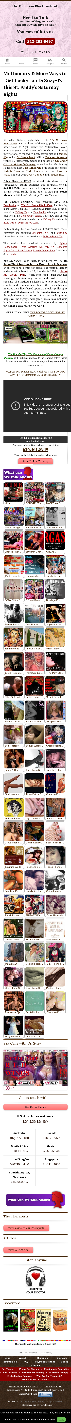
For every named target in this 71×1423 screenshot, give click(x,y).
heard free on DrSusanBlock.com (20, 222)
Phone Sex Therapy (29, 1369)
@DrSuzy (61, 232)
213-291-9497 (40, 41)
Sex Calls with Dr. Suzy (22, 1043)
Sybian (63, 243)
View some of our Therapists (26, 1227)
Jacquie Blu (56, 174)
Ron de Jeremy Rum (44, 250)
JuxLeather (12, 254)
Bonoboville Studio (31, 215)
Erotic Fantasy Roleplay (19, 1376)
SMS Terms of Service (28, 1352)
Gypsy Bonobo (35, 174)
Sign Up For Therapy (35, 461)
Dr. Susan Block (26, 157)
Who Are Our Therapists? (49, 1376)
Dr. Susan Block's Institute (32, 1401)
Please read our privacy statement (37, 1404)
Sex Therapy (8, 1369)
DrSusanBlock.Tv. (52, 236)
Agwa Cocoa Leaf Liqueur (17, 250)
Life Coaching (10, 1372)
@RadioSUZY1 (41, 232)
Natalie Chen (11, 171)
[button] (35, 1068)
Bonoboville (9, 205)
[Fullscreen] (12, 1088)
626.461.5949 (35, 449)
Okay (61, 1419)
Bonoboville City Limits (23, 1386)
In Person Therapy (58, 1372)
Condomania (10, 246)
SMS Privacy (46, 1352)
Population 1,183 (53, 1386)
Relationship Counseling (56, 1369)
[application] (35, 1068)
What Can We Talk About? (35, 1379)
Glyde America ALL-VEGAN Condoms (43, 246)
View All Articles (18, 1249)
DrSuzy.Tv (21, 212)
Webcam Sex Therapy (33, 1372)
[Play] (7, 1088)
